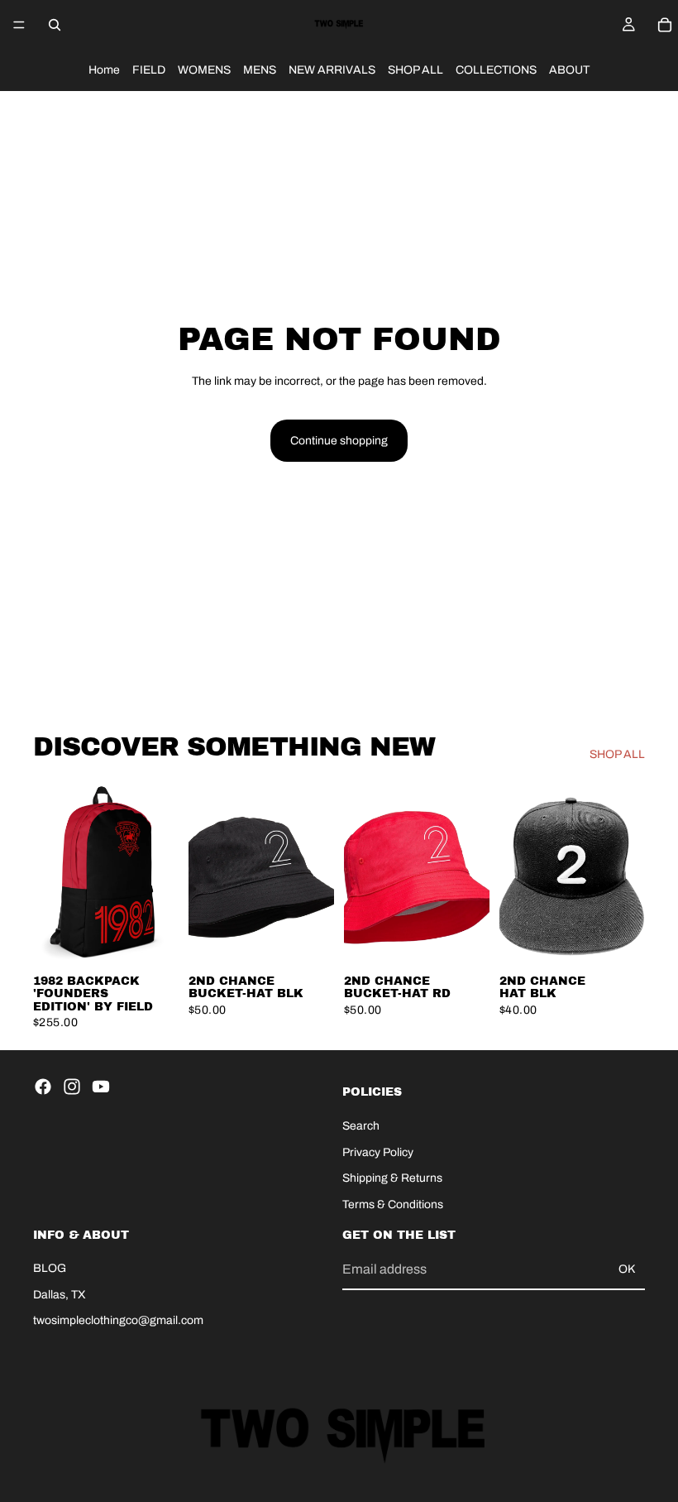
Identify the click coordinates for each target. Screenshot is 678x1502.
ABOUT (569, 70)
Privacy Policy (377, 1151)
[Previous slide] (51, 874)
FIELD (148, 70)
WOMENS (204, 70)
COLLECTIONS (496, 70)
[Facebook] (43, 1087)
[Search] (54, 25)
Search (361, 1125)
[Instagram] (72, 1087)
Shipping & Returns (392, 1178)
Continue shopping (339, 440)
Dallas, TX (59, 1294)
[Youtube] (101, 1087)
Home (104, 70)
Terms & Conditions (392, 1203)
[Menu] (19, 25)
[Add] (153, 939)
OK (626, 1269)
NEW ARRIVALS (332, 70)
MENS (259, 70)
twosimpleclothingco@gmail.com (118, 1320)
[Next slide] (160, 874)
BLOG (49, 1268)
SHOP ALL (415, 70)
